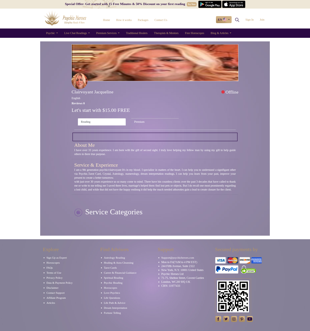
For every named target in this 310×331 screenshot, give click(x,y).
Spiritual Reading (113, 277)
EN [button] (220, 19)
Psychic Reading (113, 282)
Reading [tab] (85, 121)
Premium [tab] (139, 121)
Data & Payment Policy (59, 282)
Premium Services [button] (106, 33)
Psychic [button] (51, 33)
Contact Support (55, 292)
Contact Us (160, 20)
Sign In (249, 19)
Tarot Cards (110, 267)
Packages (143, 20)
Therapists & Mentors (166, 33)
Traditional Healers (136, 33)
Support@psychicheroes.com (177, 257)
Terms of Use (53, 272)
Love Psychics (112, 292)
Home (106, 20)
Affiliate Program (56, 297)
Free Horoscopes (194, 33)
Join (262, 19)
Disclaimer (52, 287)
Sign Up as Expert (56, 257)
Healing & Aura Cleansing (118, 262)
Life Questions (112, 297)
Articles (50, 302)
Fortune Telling (112, 312)
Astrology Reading (114, 257)
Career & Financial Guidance (120, 272)
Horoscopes (53, 262)
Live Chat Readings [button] (76, 33)
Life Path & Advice (114, 302)
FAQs (49, 267)
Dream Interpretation (115, 307)
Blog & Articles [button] (220, 33)
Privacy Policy (54, 277)
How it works (124, 20)
